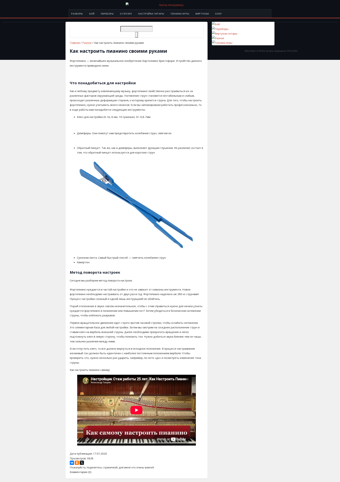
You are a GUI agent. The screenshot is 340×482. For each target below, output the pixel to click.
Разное (87, 42)
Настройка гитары (151, 13)
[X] (82, 463)
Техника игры (179, 13)
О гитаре (126, 13)
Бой (92, 13)
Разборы (77, 13)
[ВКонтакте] (72, 463)
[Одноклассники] (77, 463)
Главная (75, 42)
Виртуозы (202, 13)
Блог (218, 13)
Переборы (107, 13)
